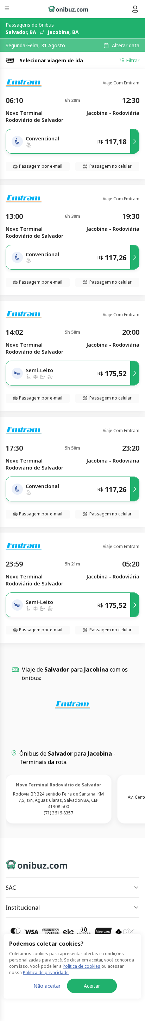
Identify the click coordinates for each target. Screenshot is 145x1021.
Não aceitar (47, 985)
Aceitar (92, 985)
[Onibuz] (68, 9)
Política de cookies (81, 966)
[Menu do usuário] (135, 9)
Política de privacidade (46, 972)
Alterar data (125, 45)
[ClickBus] (30, 863)
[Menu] (7, 9)
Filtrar (132, 60)
